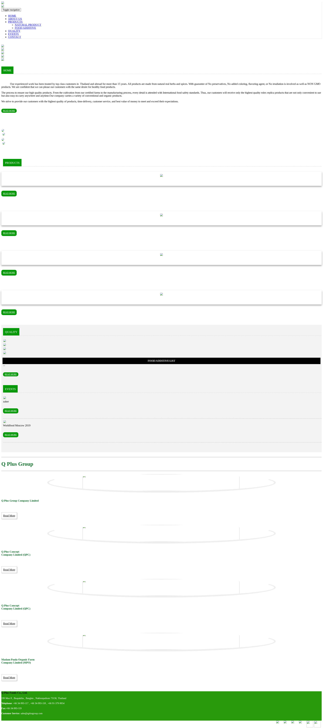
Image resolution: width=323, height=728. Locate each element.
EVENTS (13, 33)
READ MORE (9, 111)
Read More (9, 515)
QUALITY (14, 30)
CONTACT (14, 37)
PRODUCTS (15, 21)
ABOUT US (15, 18)
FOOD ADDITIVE (25, 27)
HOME (12, 15)
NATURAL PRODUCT (28, 24)
